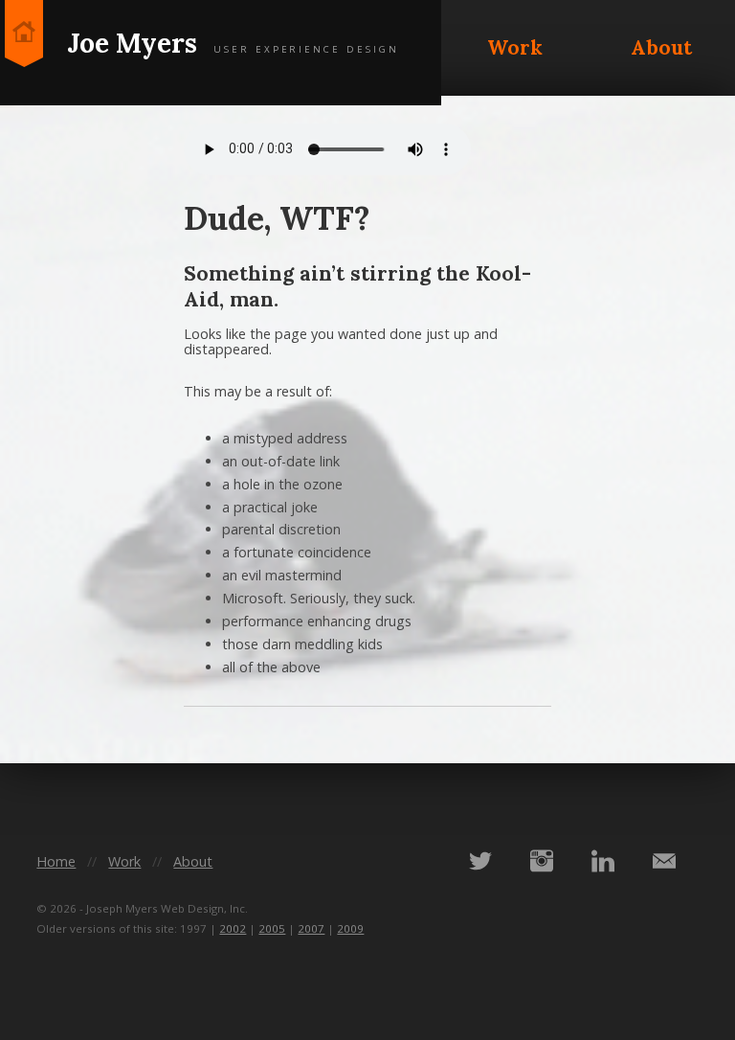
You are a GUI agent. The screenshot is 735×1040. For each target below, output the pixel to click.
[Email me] (664, 861)
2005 (271, 928)
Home (56, 861)
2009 (350, 928)
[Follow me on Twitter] (480, 861)
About (661, 47)
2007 (311, 928)
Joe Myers (233, 43)
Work (515, 47)
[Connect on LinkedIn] (603, 861)
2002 (232, 928)
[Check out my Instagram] (542, 861)
